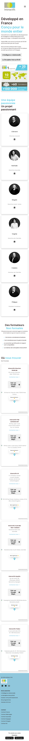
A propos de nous (6, 702)
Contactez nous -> (14, 377)
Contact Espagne (6, 719)
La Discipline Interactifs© (8, 695)
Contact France (5, 712)
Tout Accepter (19, 738)
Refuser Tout (9, 738)
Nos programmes (6, 700)
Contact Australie (6, 716)
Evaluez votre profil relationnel (9, 697)
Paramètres (14, 735)
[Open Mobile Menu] (25, 6)
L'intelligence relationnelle (8, 693)
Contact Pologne (5, 721)
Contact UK (4, 723)
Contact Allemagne (6, 714)
